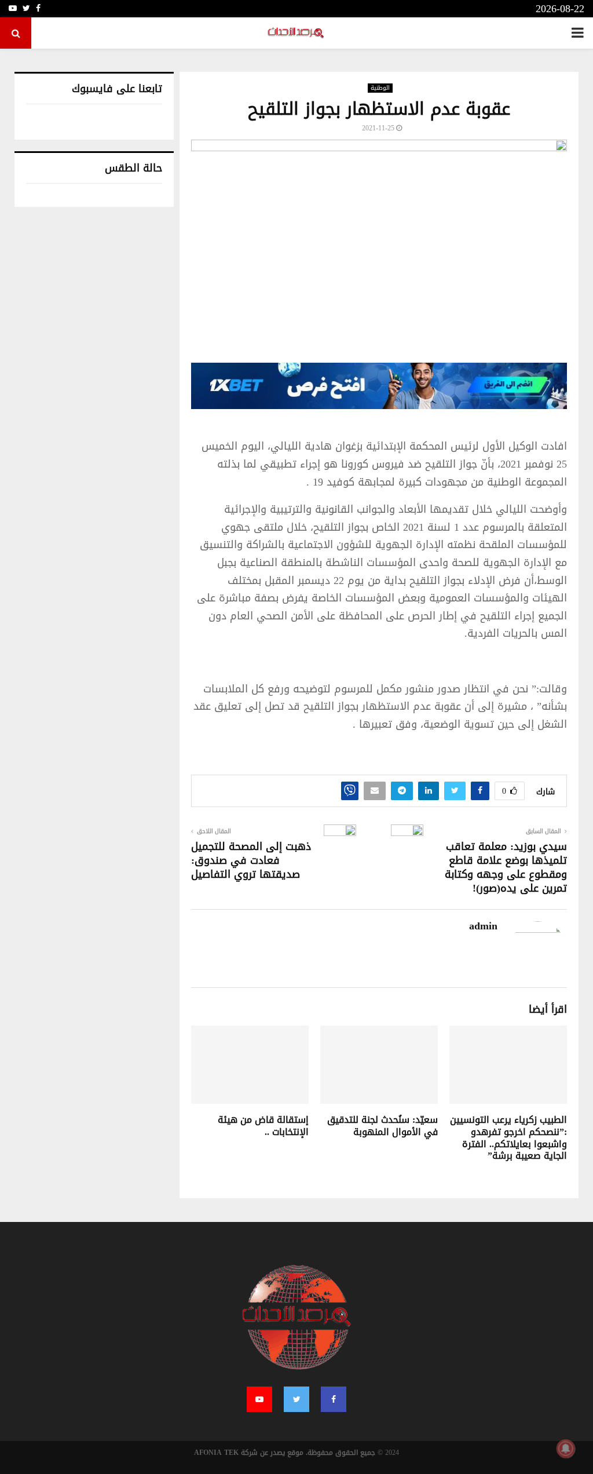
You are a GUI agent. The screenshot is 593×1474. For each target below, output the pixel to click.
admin (483, 926)
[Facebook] (333, 1399)
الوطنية (380, 88)
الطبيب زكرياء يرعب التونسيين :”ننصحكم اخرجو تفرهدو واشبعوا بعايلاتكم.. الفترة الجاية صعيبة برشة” (508, 1138)
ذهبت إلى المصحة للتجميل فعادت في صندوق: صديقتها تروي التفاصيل (251, 860)
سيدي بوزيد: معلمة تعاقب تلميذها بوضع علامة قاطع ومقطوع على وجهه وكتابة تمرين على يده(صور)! (506, 867)
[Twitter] (296, 1399)
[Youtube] (259, 1399)
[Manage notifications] (566, 1448)
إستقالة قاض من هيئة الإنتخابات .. (263, 1126)
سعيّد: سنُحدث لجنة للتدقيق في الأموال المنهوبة (382, 1126)
